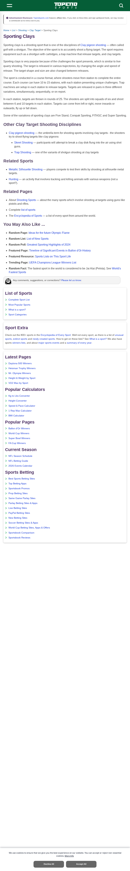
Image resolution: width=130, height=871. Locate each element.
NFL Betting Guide (18, 461)
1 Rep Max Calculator (20, 410)
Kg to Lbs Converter (19, 396)
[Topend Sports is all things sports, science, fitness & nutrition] (65, 6)
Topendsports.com (41, 18)
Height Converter (17, 401)
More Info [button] (69, 856)
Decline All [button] (49, 864)
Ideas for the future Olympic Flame (49, 232)
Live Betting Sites (17, 508)
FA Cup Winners (17, 443)
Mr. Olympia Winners (19, 373)
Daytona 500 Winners (20, 363)
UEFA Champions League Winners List (52, 262)
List (13, 30)
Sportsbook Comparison (21, 532)
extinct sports (20, 339)
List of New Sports (38, 238)
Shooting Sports (26, 200)
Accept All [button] (81, 864)
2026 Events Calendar (20, 466)
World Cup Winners (18, 433)
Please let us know (71, 280)
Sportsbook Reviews (19, 537)
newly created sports (44, 339)
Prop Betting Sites (18, 493)
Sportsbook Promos (19, 488)
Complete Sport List (19, 299)
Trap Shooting (22, 152)
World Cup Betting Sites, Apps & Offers (29, 527)
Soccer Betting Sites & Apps (23, 523)
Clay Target (35, 30)
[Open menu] (9, 5)
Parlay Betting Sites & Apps (22, 503)
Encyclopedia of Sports (28, 215)
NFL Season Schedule (20, 456)
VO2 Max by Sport (18, 383)
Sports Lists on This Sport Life (53, 256)
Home (6, 30)
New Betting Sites (17, 518)
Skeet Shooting (23, 142)
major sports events (48, 343)
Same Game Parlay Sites (21, 498)
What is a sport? (17, 309)
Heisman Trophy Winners (22, 368)
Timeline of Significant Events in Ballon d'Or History (60, 250)
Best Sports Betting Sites (21, 478)
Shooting (22, 30)
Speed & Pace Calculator (21, 406)
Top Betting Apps (17, 483)
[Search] (121, 6)
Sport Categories (17, 314)
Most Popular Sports (19, 305)
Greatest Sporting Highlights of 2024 (48, 244)
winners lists (18, 343)
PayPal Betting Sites (19, 513)
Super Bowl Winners (19, 438)
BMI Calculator (16, 415)
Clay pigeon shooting (93, 45)
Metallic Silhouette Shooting (25, 169)
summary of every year (79, 343)
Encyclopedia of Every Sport (56, 335)
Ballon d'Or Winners (19, 428)
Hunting (13, 179)
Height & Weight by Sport (21, 378)
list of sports (28, 209)
